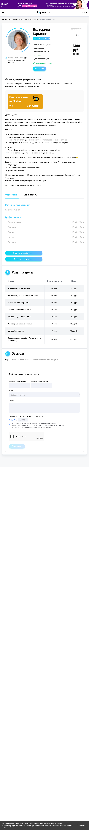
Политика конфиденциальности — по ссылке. (34, 427)
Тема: (11, 390)
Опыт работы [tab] (30, 195)
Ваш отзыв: (14, 401)
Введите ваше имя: (39, 381)
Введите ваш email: (18, 381)
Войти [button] (85, 12)
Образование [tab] (12, 195)
